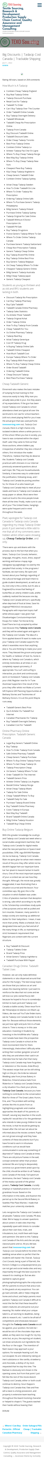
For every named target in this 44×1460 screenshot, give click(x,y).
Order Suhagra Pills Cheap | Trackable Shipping (32, 1429)
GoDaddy (37, 1456)
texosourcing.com (11, 424)
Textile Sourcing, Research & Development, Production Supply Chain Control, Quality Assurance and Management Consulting (17, 18)
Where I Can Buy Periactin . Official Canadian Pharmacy (12, 1429)
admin (5, 65)
